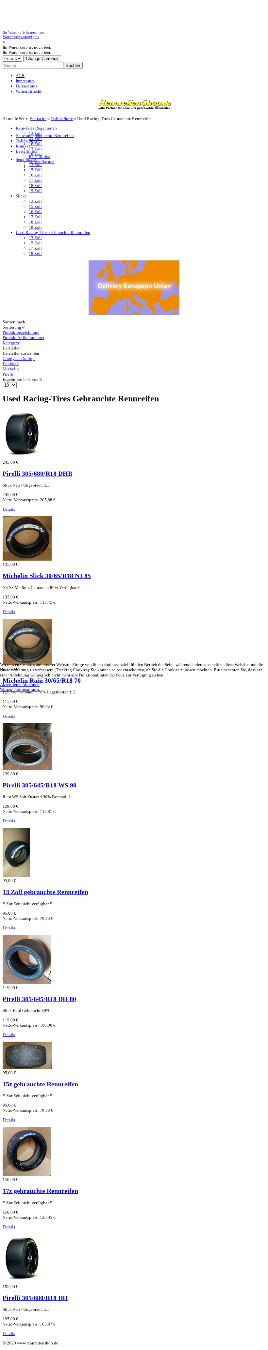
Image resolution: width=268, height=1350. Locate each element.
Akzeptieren (11, 684)
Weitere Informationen (20, 689)
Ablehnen (31, 684)
